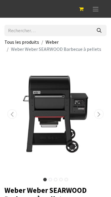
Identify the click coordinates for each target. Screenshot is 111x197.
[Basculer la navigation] (95, 8)
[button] (12, 114)
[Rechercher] (99, 30)
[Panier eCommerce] (81, 9)
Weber (52, 42)
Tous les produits (21, 42)
